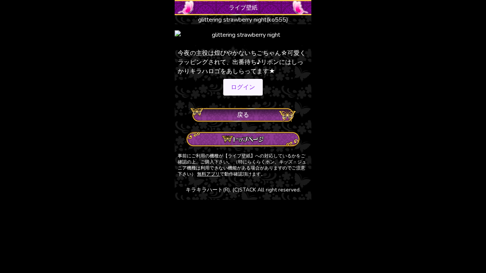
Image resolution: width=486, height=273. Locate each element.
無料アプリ (208, 174)
